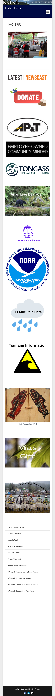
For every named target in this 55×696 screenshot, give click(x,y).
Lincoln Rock (13, 540)
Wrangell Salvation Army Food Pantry (23, 572)
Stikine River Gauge (15, 546)
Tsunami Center (14, 553)
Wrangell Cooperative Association (21, 591)
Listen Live (12, 8)
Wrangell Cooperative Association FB (23, 584)
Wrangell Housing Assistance (19, 578)
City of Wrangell (14, 559)
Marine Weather (14, 534)
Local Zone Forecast (16, 527)
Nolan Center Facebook (17, 565)
